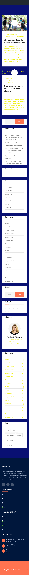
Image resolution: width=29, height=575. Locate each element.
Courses (7, 244)
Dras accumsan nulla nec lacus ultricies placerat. (13, 88)
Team (6, 277)
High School (8, 257)
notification (8, 267)
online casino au (9, 271)
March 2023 (8, 201)
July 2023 (7, 197)
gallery (19, 435)
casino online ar (9, 237)
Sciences (7, 274)
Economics (8, 247)
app (8, 430)
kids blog (7, 264)
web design (10, 440)
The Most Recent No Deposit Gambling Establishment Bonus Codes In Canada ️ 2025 (13, 137)
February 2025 (9, 187)
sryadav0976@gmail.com (13, 545)
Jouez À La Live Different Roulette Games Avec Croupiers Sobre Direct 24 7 (14, 150)
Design (14, 430)
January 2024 (8, 194)
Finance (7, 254)
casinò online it (9, 240)
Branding (7, 223)
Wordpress (9, 445)
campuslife (8, 227)
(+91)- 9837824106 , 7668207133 (15, 539)
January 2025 (8, 190)
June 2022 (8, 207)
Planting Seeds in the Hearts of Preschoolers (14, 41)
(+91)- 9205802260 (11, 541)
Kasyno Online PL (10, 260)
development (10, 435)
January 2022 (8, 211)
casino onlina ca (9, 233)
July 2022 (7, 204)
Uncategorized (9, 281)
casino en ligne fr (9, 230)
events (7, 250)
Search (19, 121)
